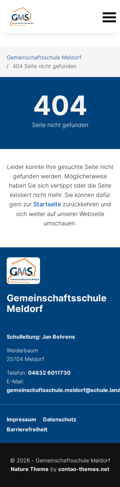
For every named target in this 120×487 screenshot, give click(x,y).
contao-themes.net (83, 469)
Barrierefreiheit (27, 429)
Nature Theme (30, 469)
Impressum (21, 419)
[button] (109, 16)
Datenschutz (59, 419)
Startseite (47, 204)
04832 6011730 (49, 372)
